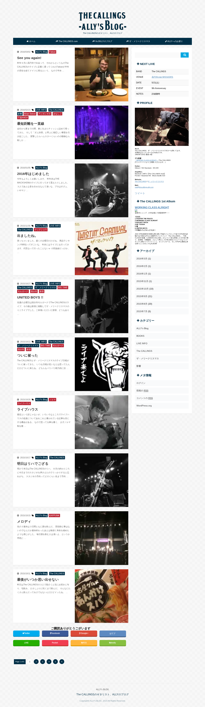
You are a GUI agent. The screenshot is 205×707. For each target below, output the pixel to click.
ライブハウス (27, 409)
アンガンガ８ (44, 114)
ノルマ (52, 399)
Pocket (55, 643)
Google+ (85, 633)
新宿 (42, 291)
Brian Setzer (30, 114)
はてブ (113, 633)
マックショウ (40, 229)
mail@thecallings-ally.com (144, 187)
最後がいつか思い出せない (38, 579)
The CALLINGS (56, 110)
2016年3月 (141, 258)
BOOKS (140, 336)
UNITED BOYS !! (30, 297)
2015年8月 (141, 304)
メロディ (24, 521)
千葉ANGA (23, 117)
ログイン (140, 383)
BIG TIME (63, 287)
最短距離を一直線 (30, 123)
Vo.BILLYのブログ (103, 41)
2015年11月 (142, 281)
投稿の (142, 390)
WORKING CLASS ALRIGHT (152, 207)
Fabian (52, 52)
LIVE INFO (41, 110)
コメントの (144, 398)
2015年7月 (141, 311)
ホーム (32, 41)
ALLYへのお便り (175, 41)
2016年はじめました (33, 174)
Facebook (55, 633)
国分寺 (34, 291)
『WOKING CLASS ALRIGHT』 (146, 160)
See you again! (29, 58)
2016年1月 (141, 273)
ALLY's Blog (41, 52)
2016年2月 (141, 266)
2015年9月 (141, 296)
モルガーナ (23, 291)
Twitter (27, 633)
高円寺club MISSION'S (162, 77)
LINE (26, 643)
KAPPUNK (54, 515)
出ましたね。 (27, 235)
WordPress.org (144, 405)
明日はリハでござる (33, 463)
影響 (20, 114)
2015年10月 (142, 288)
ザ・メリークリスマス (139, 41)
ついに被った (27, 355)
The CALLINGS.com (68, 41)
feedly (113, 643)
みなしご (57, 114)
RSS (85, 643)
